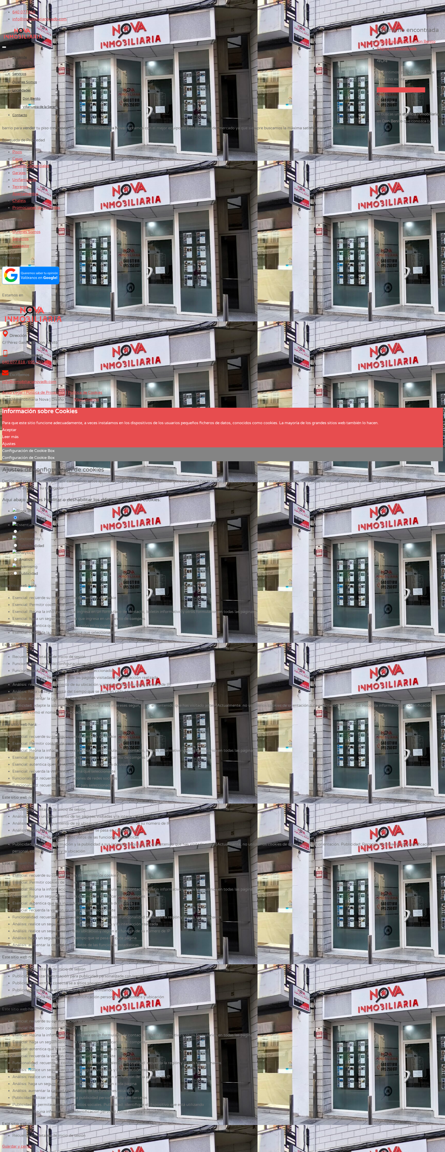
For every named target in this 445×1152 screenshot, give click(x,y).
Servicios (19, 74)
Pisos (17, 152)
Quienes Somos (26, 231)
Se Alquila (20, 66)
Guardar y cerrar (17, 1146)
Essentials (28, 532)
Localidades (21, 90)
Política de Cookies (85, 392)
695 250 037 (39, 362)
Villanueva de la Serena (40, 107)
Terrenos (20, 186)
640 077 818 (23, 12)
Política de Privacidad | (46, 392)
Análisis (26, 559)
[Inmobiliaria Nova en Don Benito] (23, 39)
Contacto (19, 115)
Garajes (19, 172)
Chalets (19, 200)
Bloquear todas (32, 518)
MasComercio (86, 399)
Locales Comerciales (30, 166)
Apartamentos (25, 193)
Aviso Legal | (13, 392)
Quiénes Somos (24, 82)
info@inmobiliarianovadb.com (39, 19)
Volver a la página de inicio (401, 90)
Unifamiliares (24, 179)
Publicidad (28, 573)
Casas (17, 159)
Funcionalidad (31, 545)
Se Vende (19, 57)
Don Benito (31, 99)
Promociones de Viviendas (36, 207)
